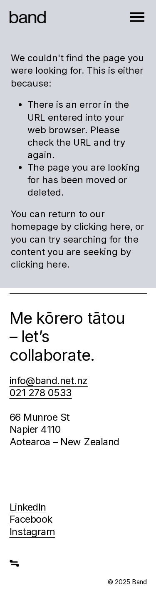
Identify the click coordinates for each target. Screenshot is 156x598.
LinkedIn (28, 507)
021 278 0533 (41, 393)
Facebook (31, 519)
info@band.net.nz (49, 381)
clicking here (102, 226)
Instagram (32, 532)
